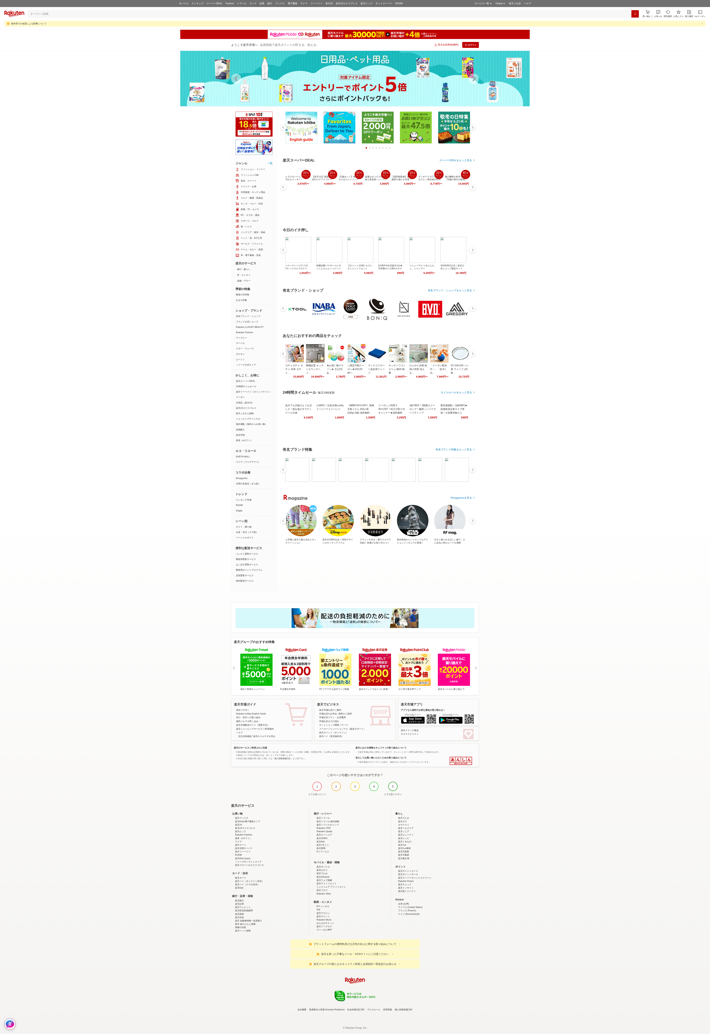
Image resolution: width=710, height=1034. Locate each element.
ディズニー (241, 338)
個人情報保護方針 (404, 1009)
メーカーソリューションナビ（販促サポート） (342, 729)
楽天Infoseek (323, 877)
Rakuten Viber (324, 893)
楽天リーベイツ (243, 851)
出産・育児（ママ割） (247, 532)
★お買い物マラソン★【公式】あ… (335, 369)
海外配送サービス (245, 581)
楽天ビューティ (406, 834)
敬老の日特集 (242, 294)
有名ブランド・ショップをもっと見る (450, 290)
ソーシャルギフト (245, 537)
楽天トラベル (323, 818)
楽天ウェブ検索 (324, 880)
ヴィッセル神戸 (324, 929)
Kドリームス (323, 851)
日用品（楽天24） (245, 402)
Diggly (239, 510)
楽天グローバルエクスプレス (249, 865)
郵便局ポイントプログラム (249, 570)
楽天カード (240, 878)
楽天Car (402, 845)
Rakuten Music (324, 919)
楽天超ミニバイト (407, 891)
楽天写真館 (403, 851)
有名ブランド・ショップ (248, 316)
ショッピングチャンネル (248, 418)
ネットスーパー (384, 3)
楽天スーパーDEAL (245, 381)
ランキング (198, 3)
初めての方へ (242, 710)
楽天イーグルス (324, 926)
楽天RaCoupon (243, 858)
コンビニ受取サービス (247, 554)
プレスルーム (373, 1009)
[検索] (635, 14)
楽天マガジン (323, 913)
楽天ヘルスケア (406, 828)
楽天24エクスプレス (347, 3)
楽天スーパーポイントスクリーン (414, 878)
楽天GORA (322, 838)
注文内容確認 (244, 736)
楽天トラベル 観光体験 (328, 821)
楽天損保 (239, 914)
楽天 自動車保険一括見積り (248, 920)
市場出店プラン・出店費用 (332, 717)
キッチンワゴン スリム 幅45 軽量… (397, 369)
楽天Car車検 (404, 848)
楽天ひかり (322, 870)
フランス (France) (407, 910)
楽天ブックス (241, 818)
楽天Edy (239, 888)
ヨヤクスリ (403, 825)
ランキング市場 (243, 500)
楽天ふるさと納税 (245, 413)
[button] (658, 14)
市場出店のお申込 (328, 713)
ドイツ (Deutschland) (409, 914)
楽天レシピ (403, 838)
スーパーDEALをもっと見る (455, 160)
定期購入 (240, 429)
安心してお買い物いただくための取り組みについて (381, 757)
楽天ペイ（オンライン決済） (249, 881)
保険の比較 (240, 927)
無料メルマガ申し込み (247, 721)
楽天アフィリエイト (327, 883)
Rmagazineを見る (461, 497)
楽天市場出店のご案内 (330, 710)
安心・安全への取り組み (248, 717)
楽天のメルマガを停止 (264, 736)
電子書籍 (292, 3)
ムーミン (240, 359)
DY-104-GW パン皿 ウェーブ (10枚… (460, 369)
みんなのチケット (325, 923)
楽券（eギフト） (244, 440)
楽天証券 (239, 904)
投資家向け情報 (317, 1009)
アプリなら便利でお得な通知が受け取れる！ (423, 710)
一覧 (270, 163)
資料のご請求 (345, 713)
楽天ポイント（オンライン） (333, 732)
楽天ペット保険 (243, 930)
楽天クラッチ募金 (410, 730)
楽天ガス (402, 821)
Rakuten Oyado (324, 831)
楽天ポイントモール (408, 874)
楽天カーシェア (324, 834)
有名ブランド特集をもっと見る (454, 449)
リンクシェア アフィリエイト (331, 887)
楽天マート (240, 845)
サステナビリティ (410, 734)
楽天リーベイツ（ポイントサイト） (253, 391)
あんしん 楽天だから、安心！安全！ (461, 761)
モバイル (184, 3)
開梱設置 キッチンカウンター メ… (315, 369)
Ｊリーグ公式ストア (246, 365)
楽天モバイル (323, 866)
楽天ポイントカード (408, 871)
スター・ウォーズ (245, 348)
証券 (262, 3)
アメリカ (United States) (410, 907)
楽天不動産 (403, 855)
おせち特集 (241, 300)
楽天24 (329, 3)
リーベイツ (316, 3)
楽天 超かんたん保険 (245, 924)
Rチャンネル (323, 906)
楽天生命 (239, 917)
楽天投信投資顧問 (244, 910)
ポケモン (240, 354)
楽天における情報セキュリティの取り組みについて (381, 747)
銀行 (269, 3)
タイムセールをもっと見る (456, 392)
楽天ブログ (322, 890)
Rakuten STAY (324, 828)
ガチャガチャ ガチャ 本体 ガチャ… (294, 369)
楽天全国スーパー (244, 848)
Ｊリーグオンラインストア (248, 861)
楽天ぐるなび (404, 841)
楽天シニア (403, 831)
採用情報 (387, 1009)
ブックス (280, 3)
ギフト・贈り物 (243, 527)
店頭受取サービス (245, 575)
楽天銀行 (239, 900)
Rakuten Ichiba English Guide (251, 713)
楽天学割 (240, 435)
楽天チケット (323, 916)
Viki (318, 909)
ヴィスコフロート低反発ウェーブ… (376, 369)
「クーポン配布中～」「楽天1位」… (438, 369)
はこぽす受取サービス (247, 564)
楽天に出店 (515, 3)
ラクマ (303, 3)
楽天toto (321, 841)
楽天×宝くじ (323, 845)
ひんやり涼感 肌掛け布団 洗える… (418, 369)
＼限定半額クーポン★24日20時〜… (355, 369)
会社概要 (301, 1009)
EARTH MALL (243, 456)
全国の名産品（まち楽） (248, 483)
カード (253, 3)
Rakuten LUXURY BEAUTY (250, 327)
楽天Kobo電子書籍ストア (247, 821)
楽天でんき (403, 818)
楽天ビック (367, 3)
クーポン (240, 397)
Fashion (229, 3)
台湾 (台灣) (403, 904)
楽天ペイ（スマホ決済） (247, 884)
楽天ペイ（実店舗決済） (331, 736)
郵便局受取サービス (246, 559)
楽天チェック (404, 884)
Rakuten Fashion (244, 332)
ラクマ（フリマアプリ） (248, 462)
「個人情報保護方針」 (282, 758)
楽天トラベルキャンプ (328, 825)
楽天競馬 (321, 848)
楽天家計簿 (403, 858)
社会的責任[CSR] (355, 1009)
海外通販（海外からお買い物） (251, 424)
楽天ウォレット (243, 907)
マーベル (240, 343)
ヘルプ (527, 3)
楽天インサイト (406, 888)
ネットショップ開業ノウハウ (333, 725)
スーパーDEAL (214, 3)
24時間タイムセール (246, 386)
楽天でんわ (322, 873)
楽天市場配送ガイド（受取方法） (252, 725)
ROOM (399, 3)
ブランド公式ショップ (247, 321)
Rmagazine (242, 478)
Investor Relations (335, 1009)
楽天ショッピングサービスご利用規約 (255, 729)
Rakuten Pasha (406, 881)
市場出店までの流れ (329, 721)
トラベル (241, 3)
